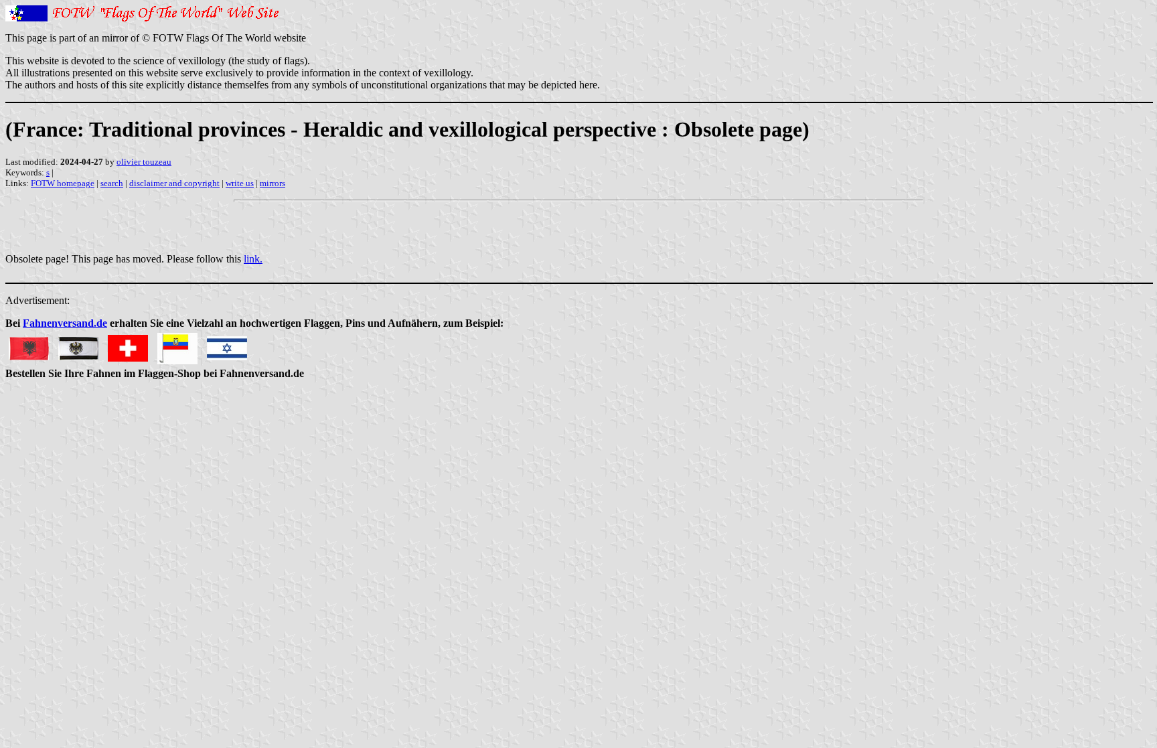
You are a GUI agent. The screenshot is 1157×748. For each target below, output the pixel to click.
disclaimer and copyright (174, 183)
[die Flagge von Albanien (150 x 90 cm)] (28, 344)
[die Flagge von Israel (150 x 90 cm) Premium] (227, 344)
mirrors (272, 183)
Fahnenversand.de (65, 323)
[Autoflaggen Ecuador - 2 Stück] (177, 344)
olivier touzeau (144, 162)
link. (253, 259)
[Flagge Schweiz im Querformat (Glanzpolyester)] (127, 344)
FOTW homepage (62, 183)
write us (240, 183)
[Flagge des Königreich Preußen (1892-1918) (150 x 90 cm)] (78, 344)
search (111, 183)
